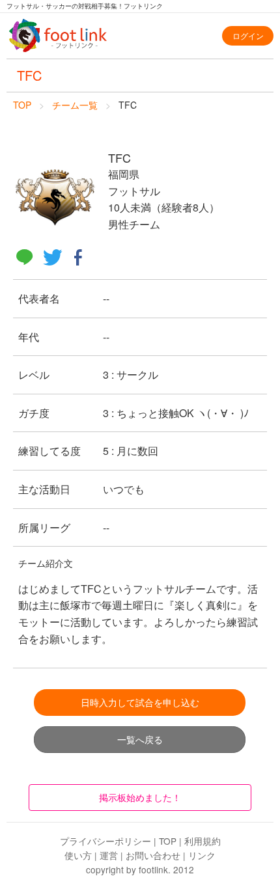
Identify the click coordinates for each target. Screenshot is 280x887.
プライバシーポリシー (105, 840)
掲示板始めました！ (140, 797)
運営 (109, 855)
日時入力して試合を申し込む (140, 702)
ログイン (248, 35)
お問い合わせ (153, 855)
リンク (202, 855)
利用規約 (202, 840)
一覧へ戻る (140, 739)
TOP (22, 104)
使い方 (78, 855)
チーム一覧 (75, 104)
